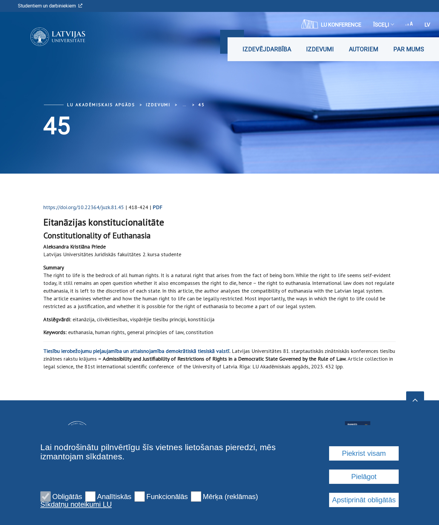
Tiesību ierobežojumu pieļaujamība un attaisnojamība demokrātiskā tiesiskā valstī (136, 351)
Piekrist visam (364, 453)
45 (201, 104)
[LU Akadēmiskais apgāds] (49, 36)
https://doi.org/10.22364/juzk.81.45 (83, 207)
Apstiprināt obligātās (364, 500)
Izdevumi (320, 49)
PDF (157, 207)
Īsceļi (381, 24)
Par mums (408, 49)
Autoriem (363, 49)
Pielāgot (364, 476)
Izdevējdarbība (266, 49)
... (184, 104)
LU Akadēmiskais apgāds (101, 104)
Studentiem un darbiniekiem (47, 6)
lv (427, 24)
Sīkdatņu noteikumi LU (76, 504)
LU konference (341, 24)
